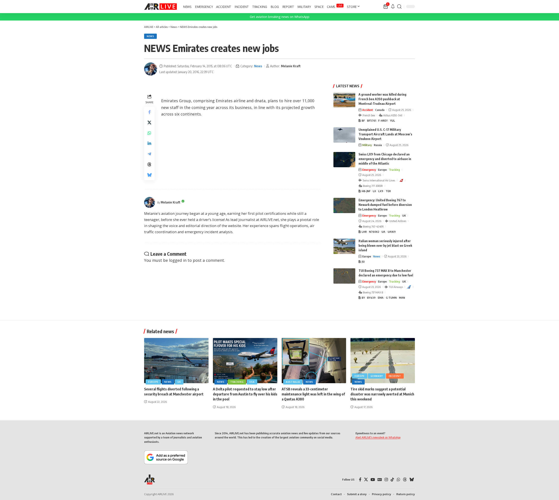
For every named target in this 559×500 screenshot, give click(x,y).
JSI (363, 261)
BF (363, 120)
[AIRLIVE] (160, 6)
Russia (378, 145)
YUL (392, 120)
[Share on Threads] (149, 164)
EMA (380, 297)
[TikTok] (392, 479)
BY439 (371, 297)
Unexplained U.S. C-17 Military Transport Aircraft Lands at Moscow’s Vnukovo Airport (385, 134)
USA (251, 382)
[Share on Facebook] (149, 112)
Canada (380, 110)
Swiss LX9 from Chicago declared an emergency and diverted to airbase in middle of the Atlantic (385, 158)
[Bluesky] (411, 479)
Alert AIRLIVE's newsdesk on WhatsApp (377, 437)
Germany (377, 376)
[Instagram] (386, 479)
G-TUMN (391, 297)
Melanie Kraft (291, 66)
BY (363, 297)
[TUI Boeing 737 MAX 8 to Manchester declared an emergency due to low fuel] (344, 276)
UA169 (392, 231)
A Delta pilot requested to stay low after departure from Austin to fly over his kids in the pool (245, 394)
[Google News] (379, 479)
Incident (395, 376)
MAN (402, 297)
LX (374, 191)
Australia (293, 382)
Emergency (369, 169)
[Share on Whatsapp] (149, 133)
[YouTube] (372, 479)
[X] (366, 479)
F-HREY (383, 120)
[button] (399, 6)
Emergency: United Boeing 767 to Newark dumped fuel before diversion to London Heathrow (385, 204)
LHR (364, 231)
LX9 (380, 191)
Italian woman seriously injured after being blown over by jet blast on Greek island (385, 245)
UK (404, 215)
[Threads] (405, 479)
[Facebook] (360, 479)
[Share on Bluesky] (149, 175)
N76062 (374, 231)
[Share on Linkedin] (149, 143)
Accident (367, 110)
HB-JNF (366, 191)
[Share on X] (149, 122)
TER (388, 191)
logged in (177, 260)
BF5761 (371, 120)
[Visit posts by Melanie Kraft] (150, 69)
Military (367, 145)
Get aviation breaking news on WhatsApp (279, 17)
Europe (382, 169)
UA (383, 231)
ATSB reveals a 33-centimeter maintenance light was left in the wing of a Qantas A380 (313, 394)
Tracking (394, 169)
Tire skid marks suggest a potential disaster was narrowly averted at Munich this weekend (382, 394)
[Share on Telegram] (149, 154)
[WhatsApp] (398, 479)
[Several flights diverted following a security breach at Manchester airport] (176, 360)
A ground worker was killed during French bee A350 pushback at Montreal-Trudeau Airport (382, 99)
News (150, 36)
